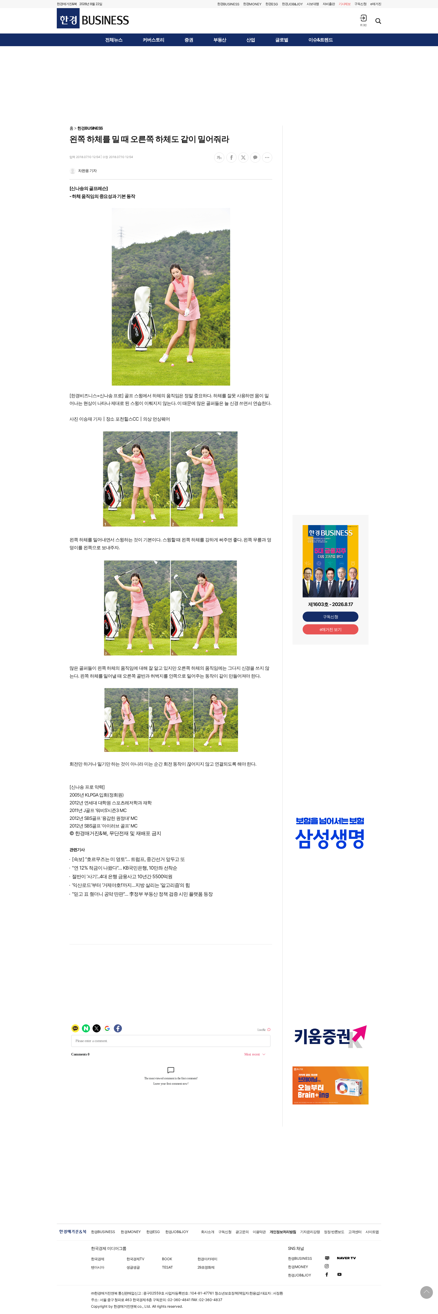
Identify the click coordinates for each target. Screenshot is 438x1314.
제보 (345, 4)
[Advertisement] (219, 85)
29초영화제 (205, 1267)
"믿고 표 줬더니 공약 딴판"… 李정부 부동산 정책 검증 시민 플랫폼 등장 (142, 894)
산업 (250, 39)
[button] (363, 20)
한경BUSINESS (90, 128)
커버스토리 (153, 39)
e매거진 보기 (331, 629)
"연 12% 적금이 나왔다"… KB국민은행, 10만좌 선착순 (124, 868)
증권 (189, 39)
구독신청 (360, 4)
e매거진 (375, 4)
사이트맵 (372, 1232)
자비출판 (329, 4)
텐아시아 (97, 1267)
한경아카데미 (207, 1259)
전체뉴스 (113, 39)
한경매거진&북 (67, 4)
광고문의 (242, 1232)
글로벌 (281, 39)
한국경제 (97, 1259)
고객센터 (354, 1232)
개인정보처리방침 (283, 1232)
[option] (331, 833)
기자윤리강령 (310, 1232)
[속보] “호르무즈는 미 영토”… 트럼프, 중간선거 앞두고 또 (128, 859)
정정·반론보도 (334, 1232)
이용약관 (259, 1232)
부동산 (219, 39)
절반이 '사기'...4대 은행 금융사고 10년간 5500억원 (122, 876)
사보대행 (313, 4)
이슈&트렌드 (320, 39)
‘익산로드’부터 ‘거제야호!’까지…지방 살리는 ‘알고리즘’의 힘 (131, 885)
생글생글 (133, 1267)
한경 (228, 4)
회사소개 (207, 1232)
